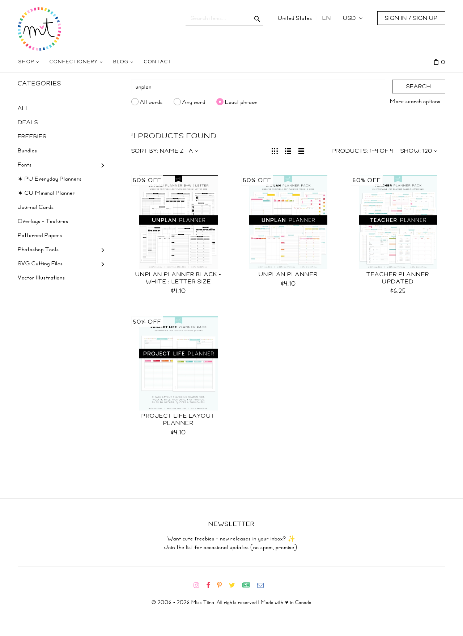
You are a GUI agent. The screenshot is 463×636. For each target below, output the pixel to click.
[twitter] (235, 585)
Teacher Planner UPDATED (397, 278)
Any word (193, 101)
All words (151, 101)
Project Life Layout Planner (178, 419)
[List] (288, 150)
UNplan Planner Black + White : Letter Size (178, 278)
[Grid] (275, 150)
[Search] (257, 18)
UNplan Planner (288, 274)
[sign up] (249, 585)
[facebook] (211, 585)
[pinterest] (222, 585)
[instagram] (199, 585)
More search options (415, 101)
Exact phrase (241, 101)
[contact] (263, 585)
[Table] (301, 150)
